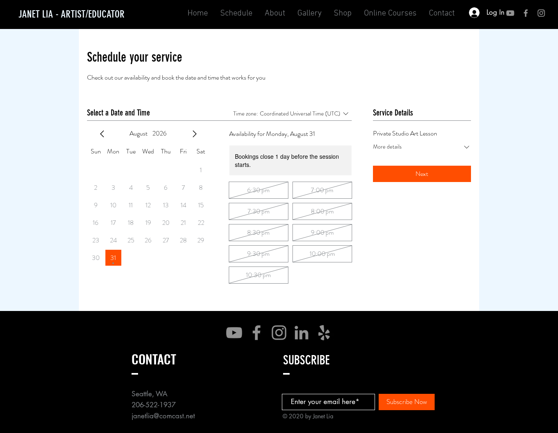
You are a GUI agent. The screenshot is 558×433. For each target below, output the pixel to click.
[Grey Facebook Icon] (526, 13)
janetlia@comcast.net (163, 415)
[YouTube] (510, 13)
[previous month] (102, 134)
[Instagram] (279, 332)
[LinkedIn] (301, 332)
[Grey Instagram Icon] (541, 13)
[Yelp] (324, 332)
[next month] (194, 134)
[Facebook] (256, 332)
